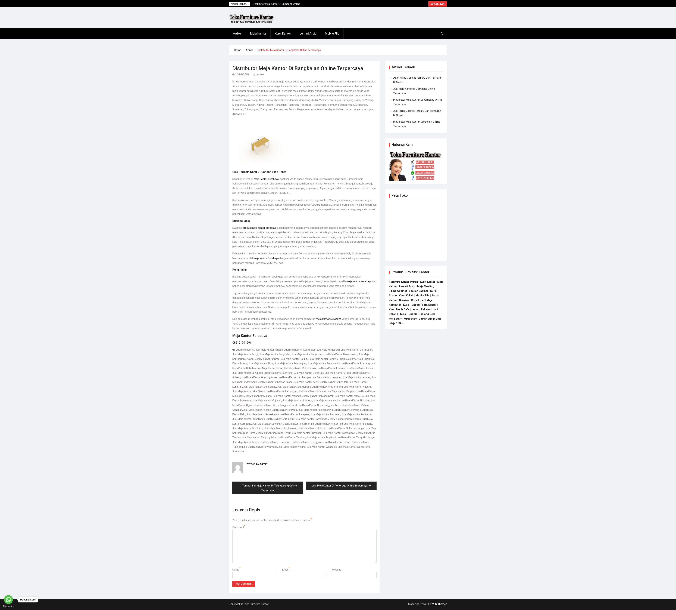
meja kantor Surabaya (266, 258)
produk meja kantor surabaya (259, 227)
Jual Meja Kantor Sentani (329, 423)
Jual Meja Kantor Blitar (261, 363)
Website (336, 569)
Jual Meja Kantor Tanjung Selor (259, 437)
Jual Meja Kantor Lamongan (281, 391)
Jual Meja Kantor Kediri (306, 382)
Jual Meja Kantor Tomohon (275, 442)
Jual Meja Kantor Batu (267, 359)
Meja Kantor (258, 33)
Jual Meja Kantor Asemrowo (299, 349)
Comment (238, 527)
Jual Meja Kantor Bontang (355, 363)
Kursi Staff (410, 318)
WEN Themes (439, 604)
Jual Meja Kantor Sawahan (267, 423)
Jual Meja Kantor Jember (356, 377)
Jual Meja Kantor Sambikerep (344, 419)
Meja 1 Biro (396, 323)
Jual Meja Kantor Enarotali (331, 368)
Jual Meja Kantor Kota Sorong (259, 386)
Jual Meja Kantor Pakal (284, 409)
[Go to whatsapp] (8, 599)
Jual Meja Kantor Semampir (298, 423)
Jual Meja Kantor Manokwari (318, 396)
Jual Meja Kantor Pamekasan (262, 414)
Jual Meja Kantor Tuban (337, 442)
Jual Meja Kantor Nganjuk (355, 400)
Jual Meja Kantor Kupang (357, 386)
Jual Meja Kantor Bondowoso (324, 363)
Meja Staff (395, 318)
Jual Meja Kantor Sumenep (307, 433)
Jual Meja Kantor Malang (258, 396)
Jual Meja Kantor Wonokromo (354, 446)
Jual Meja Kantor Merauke (349, 396)
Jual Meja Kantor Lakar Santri (248, 391)
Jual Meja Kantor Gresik (338, 372)
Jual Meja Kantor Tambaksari (339, 433)
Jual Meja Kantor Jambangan (294, 377)
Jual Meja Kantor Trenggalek (307, 442)
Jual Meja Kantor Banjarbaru (307, 354)
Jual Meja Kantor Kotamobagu (294, 386)
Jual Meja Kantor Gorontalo (309, 372)
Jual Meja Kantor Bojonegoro (290, 363)
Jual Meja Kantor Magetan (341, 391)
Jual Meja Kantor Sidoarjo (358, 423)
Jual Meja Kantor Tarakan (291, 437)
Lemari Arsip (308, 33)
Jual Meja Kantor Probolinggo (248, 419)
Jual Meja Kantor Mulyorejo (297, 400)
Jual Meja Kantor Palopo (347, 409)
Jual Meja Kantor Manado (287, 396)
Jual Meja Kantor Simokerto (247, 428)
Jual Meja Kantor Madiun (312, 391)
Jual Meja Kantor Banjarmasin (340, 354)
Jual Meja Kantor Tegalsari (321, 437)
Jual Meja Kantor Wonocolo (322, 446)
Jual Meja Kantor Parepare (294, 414)
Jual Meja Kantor (245, 349)
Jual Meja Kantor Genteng (278, 372)
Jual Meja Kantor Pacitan (257, 409)
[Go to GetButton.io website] (8, 606)
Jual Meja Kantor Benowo (323, 359)
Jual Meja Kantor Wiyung (292, 446)
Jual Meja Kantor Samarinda (311, 419)
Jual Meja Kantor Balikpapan (356, 349)
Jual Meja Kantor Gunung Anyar (259, 377)
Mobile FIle (332, 33)
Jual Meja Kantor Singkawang (280, 428)
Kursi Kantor (283, 33)
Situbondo (238, 451)
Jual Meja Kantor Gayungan (247, 372)
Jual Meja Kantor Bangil (245, 354)
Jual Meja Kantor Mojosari (267, 400)
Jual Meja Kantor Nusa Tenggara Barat (275, 405)
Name (235, 569)
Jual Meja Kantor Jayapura (327, 377)
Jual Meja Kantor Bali (328, 349)
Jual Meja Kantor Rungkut (280, 419)
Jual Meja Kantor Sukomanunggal (346, 428)
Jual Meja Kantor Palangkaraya (315, 409)
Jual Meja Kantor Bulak (269, 368)
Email (285, 569)
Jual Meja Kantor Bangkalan (274, 354)
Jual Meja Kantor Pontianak (357, 414)
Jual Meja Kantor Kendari (334, 382)
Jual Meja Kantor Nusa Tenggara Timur (319, 405)
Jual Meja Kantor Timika (245, 442)
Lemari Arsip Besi (430, 318)
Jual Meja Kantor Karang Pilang (275, 382)
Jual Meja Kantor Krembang (327, 386)
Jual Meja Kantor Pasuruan (325, 414)
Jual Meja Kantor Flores (360, 368)
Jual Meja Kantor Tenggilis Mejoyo (356, 437)
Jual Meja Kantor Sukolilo (312, 428)
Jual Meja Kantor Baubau (294, 359)
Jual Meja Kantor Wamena (262, 446)
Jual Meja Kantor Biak (351, 359)
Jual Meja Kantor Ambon (269, 349)
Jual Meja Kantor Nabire (327, 400)
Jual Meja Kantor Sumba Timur (273, 433)
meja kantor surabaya (266, 179)
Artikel (237, 33)
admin (260, 74)
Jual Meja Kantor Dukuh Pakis (299, 368)
